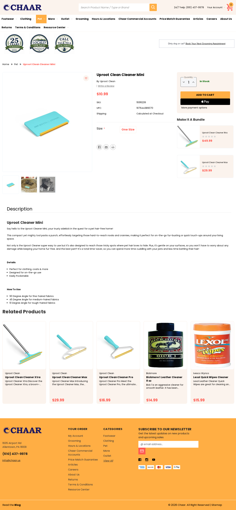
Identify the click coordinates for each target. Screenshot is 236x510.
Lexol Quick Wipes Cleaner (210, 377)
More (51, 19)
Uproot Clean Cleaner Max (215, 162)
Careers (211, 19)
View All (108, 461)
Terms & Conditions (27, 27)
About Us (226, 19)
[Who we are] (14, 43)
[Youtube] (153, 459)
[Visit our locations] (39, 43)
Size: (101, 128)
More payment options (194, 107)
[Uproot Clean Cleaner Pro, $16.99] (118, 345)
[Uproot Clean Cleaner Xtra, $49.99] (24, 345)
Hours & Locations (103, 19)
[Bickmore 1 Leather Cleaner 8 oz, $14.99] (165, 345)
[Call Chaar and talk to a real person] (64, 43)
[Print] (113, 147)
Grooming (82, 19)
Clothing (25, 19)
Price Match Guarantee (175, 19)
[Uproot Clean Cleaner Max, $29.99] (71, 345)
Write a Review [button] (106, 86)
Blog (17, 505)
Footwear (8, 19)
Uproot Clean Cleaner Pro (116, 377)
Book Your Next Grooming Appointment (205, 43)
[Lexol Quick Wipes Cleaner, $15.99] (212, 345)
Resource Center (55, 27)
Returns (7, 27)
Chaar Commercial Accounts (137, 19)
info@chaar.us (11, 460)
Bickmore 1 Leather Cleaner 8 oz (164, 379)
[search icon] (153, 7)
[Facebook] (99, 147)
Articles (198, 19)
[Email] (106, 147)
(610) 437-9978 (195, 7)
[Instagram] (146, 459)
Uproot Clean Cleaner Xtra (214, 132)
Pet (40, 19)
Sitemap (216, 505)
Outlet (65, 19)
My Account (75, 436)
